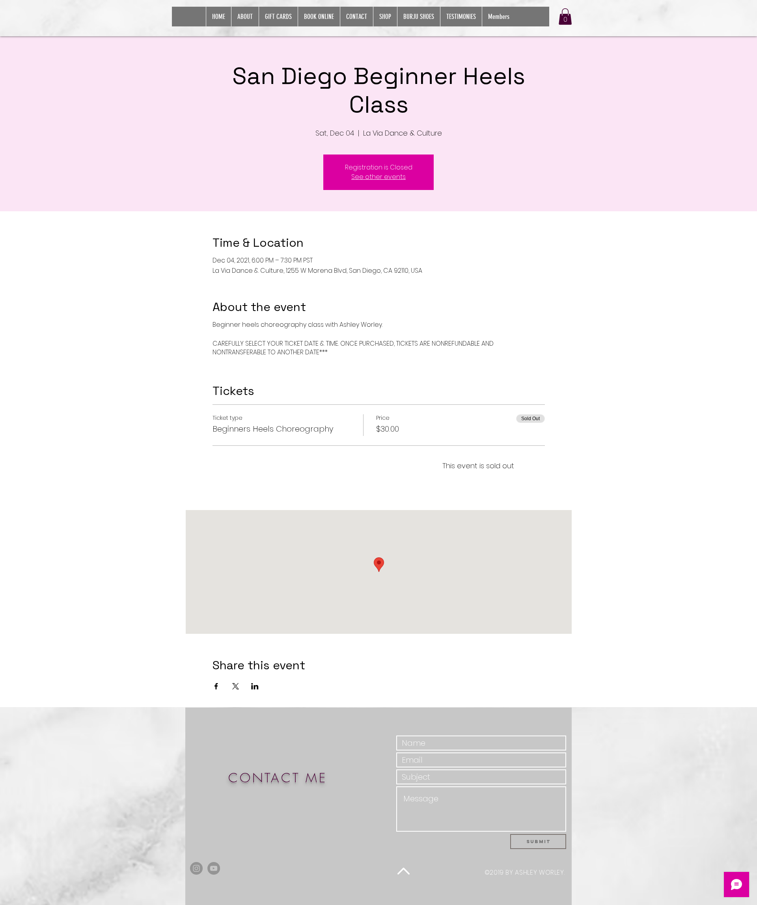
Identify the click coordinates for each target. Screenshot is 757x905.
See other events (378, 176)
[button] (565, 16)
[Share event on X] (235, 686)
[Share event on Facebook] (216, 686)
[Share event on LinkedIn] (255, 686)
